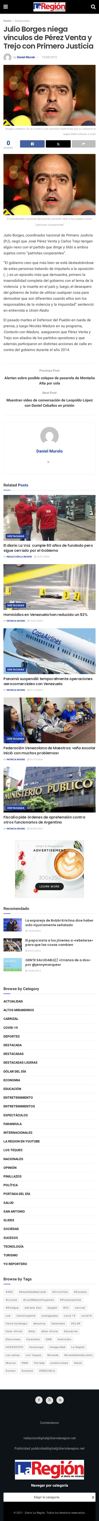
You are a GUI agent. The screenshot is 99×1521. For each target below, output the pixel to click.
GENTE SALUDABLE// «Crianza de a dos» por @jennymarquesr (57, 962)
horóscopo (36, 1347)
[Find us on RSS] (60, 1400)
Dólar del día (14, 1071)
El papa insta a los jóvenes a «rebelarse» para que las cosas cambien (59, 942)
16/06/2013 (34, 970)
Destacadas (22, 21)
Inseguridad (57, 1347)
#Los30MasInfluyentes (38, 1300)
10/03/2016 (34, 931)
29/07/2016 (34, 951)
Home (7, 21)
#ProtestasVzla (70, 1300)
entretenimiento (18, 1097)
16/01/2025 (36, 621)
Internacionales (17, 1132)
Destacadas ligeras (20, 1062)
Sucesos (10, 1237)
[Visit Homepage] (49, 6)
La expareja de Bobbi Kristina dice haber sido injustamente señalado (59, 922)
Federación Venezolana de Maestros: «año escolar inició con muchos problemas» (49, 750)
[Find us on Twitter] (49, 1400)
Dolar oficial (14, 1331)
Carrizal (10, 1018)
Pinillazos (12, 1176)
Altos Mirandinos (18, 1010)
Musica (11, 1363)
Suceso (11, 1371)
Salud (8, 1202)
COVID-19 (10, 1027)
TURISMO (10, 1255)
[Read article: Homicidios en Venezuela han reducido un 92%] (49, 587)
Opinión (10, 1167)
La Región (78, 1347)
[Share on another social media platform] (84, 144)
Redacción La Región (19, 556)
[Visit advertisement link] (49, 869)
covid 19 (69, 1316)
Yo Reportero (15, 1264)
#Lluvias (11, 1300)
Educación (12, 1089)
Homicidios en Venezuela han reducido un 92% (45, 614)
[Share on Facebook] (32, 144)
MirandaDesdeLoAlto (78, 1355)
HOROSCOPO (14, 1347)
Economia (11, 1080)
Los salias (13, 1355)
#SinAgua (12, 1308)
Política (10, 1185)
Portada (39, 1363)
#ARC (9, 1292)
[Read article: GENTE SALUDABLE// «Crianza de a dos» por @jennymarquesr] (12, 964)
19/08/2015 (49, 57)
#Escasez (80, 1292)
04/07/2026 (43, 556)
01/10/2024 (36, 690)
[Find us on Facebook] (39, 1400)
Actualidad (13, 1001)
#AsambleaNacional (32, 1292)
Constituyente (26, 1316)
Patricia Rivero (16, 621)
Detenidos (58, 1324)
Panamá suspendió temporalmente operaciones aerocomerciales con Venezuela (48, 681)
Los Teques (13, 1150)
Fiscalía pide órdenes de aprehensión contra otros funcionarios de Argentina (44, 820)
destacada (12, 1045)
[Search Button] (93, 7)
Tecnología (13, 1246)
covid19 (86, 1316)
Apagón (52, 1308)
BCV (66, 1308)
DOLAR (75, 1324)
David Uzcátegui (16, 1324)
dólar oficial (49, 1331)
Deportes (11, 1036)
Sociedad (11, 1229)
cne (8, 1316)
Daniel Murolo (26, 57)
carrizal (80, 1308)
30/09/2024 (36, 828)
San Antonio (14, 1211)
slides (8, 1220)
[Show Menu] (5, 7)
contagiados (49, 1316)
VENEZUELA (47, 1371)
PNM (25, 1363)
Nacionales (13, 1159)
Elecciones (13, 1339)
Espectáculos (15, 1115)
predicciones (59, 1363)
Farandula (12, 1124)
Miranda (52, 1355)
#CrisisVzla (60, 1292)
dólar (32, 1331)
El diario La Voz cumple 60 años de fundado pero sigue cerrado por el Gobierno (48, 548)
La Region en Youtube (21, 1141)
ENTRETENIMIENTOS (19, 1106)
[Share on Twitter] (58, 144)
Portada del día (16, 1194)
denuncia (39, 1324)
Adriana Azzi (33, 1308)
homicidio (64, 1339)
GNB (49, 1339)
